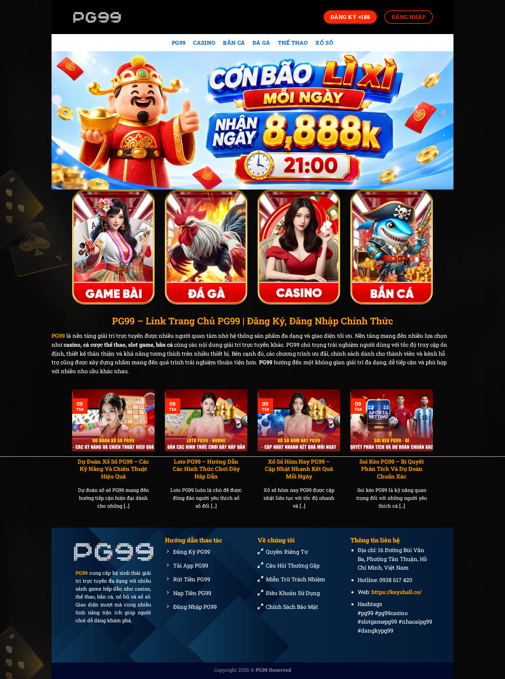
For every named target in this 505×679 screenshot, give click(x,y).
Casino (204, 42)
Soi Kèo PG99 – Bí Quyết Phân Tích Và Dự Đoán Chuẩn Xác (391, 469)
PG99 (179, 42)
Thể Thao (293, 42)
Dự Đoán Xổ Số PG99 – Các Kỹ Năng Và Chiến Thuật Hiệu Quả (113, 469)
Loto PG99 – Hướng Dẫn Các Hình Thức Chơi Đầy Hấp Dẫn (206, 469)
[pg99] (106, 17)
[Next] (434, 458)
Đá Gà (261, 42)
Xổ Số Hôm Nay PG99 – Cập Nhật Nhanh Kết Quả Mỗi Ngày (299, 469)
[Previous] (71, 458)
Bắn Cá (234, 42)
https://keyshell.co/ (396, 591)
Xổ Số (324, 42)
